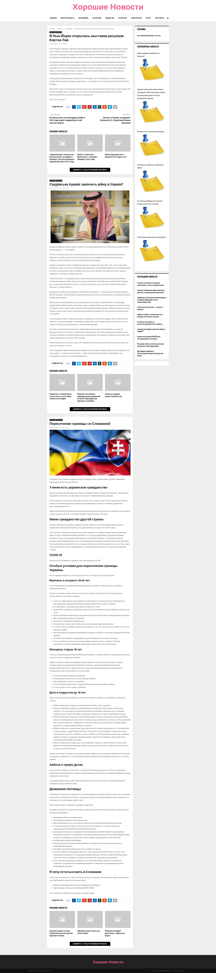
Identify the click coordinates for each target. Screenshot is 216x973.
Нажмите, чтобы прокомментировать (90, 170)
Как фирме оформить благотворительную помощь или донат (150, 353)
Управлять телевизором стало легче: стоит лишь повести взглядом (60, 396)
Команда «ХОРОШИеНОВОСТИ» (161, 971)
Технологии (136, 18)
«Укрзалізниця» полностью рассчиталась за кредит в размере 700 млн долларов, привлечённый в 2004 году (62, 158)
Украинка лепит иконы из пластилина (88, 932)
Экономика (83, 18)
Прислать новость (179, 971)
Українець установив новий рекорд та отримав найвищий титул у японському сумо (151, 300)
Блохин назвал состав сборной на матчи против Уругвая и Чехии (61, 933)
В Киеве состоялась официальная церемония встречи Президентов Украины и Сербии (88, 398)
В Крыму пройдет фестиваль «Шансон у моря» (115, 933)
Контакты (159, 18)
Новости (58, 32)
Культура (122, 18)
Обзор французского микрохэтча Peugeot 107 (115, 156)
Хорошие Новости (108, 7)
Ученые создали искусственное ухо (113, 395)
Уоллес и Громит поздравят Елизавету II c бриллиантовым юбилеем (115, 120)
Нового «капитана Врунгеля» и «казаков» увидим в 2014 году (87, 157)
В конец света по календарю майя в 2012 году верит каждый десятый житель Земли (67, 120)
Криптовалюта (67, 18)
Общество (109, 18)
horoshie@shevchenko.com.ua (149, 36)
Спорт (148, 18)
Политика (96, 18)
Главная (53, 18)
